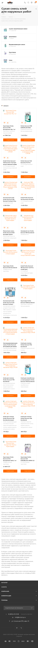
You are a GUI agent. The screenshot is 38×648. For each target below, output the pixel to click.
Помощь (4, 600)
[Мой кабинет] (31, 3)
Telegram (17, 628)
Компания (5, 591)
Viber (21, 628)
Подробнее (10, 140)
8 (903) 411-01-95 (13, 614)
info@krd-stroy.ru (20, 617)
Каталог (4, 582)
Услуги (4, 587)
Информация (6, 595)
